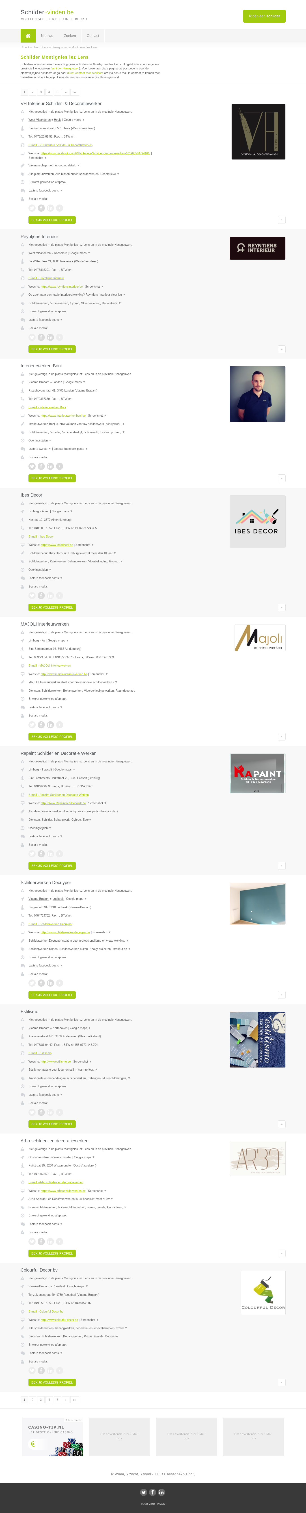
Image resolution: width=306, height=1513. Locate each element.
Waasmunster (62, 1157)
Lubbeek (58, 898)
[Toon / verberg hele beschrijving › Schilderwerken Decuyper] (97, 940)
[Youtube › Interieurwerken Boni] (59, 466)
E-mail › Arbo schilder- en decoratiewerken (55, 1182)
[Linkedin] (161, 1492)
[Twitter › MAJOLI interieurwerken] (32, 724)
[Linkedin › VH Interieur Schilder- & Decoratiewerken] (50, 208)
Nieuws (47, 36)
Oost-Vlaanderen (39, 1157)
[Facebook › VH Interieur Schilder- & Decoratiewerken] (41, 208)
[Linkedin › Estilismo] (50, 1112)
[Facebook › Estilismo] (41, 1112)
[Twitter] (143, 1492)
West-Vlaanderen (39, 119)
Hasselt (47, 769)
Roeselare (60, 253)
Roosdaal (59, 1286)
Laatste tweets (39, 448)
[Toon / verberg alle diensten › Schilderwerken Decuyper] (97, 949)
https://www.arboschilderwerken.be (63, 1190)
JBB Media (149, 1503)
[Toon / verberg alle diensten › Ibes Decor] (97, 561)
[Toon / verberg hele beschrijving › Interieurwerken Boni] (97, 424)
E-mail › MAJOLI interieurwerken (49, 665)
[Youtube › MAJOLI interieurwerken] (59, 724)
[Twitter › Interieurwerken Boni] (32, 466)
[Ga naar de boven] (282, 220)
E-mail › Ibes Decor (41, 536)
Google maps (74, 119)
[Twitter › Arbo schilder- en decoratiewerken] (32, 1241)
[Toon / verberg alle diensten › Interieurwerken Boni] (97, 432)
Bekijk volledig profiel (52, 220)
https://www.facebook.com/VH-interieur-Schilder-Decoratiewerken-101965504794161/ (95, 153)
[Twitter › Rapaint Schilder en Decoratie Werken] (32, 853)
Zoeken (70, 36)
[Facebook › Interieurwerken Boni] (41, 466)
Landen (57, 382)
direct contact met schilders (85, 73)
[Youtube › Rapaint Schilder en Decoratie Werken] (59, 853)
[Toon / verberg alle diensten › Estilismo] (97, 1078)
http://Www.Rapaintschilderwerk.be (63, 803)
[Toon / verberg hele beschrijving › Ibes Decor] (97, 553)
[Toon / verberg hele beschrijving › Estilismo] (97, 1069)
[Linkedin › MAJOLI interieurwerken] (50, 724)
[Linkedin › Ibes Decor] (50, 595)
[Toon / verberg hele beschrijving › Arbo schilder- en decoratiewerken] (97, 1199)
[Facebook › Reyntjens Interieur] (41, 337)
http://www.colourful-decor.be (59, 1319)
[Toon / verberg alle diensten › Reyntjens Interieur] (97, 303)
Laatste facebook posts (45, 190)
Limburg (33, 511)
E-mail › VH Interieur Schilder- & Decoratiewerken (60, 145)
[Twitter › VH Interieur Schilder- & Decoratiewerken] (32, 208)
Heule (57, 119)
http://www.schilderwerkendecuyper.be (65, 932)
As (43, 640)
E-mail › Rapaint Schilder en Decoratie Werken (58, 794)
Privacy (161, 1503)
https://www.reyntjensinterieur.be (62, 286)
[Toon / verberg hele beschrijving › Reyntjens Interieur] (97, 295)
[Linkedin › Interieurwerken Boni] (50, 466)
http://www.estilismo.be (56, 1061)
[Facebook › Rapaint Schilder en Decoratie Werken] (41, 853)
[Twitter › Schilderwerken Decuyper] (32, 983)
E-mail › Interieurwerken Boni (47, 407)
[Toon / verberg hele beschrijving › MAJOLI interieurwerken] (97, 682)
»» (74, 92)
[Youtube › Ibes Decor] (59, 595)
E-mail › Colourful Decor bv (45, 1311)
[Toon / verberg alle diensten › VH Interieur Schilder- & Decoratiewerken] (97, 174)
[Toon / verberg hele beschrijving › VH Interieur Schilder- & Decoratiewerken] (97, 165)
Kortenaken (60, 1028)
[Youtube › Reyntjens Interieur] (59, 337)
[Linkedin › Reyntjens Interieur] (50, 337)
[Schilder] (28, 36)
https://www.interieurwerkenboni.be (63, 415)
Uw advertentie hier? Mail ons (119, 1436)
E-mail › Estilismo (40, 1053)
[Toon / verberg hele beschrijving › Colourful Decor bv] (97, 1328)
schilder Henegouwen (65, 68)
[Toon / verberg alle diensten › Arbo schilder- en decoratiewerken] (97, 1207)
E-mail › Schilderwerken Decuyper (50, 924)
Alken (45, 511)
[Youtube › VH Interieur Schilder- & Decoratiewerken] (59, 208)
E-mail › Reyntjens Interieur (46, 278)
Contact (93, 36)
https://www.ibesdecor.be (57, 545)
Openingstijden (40, 440)
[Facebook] (152, 1492)
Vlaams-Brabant (38, 382)
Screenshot (37, 157)
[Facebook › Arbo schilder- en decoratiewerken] (41, 1241)
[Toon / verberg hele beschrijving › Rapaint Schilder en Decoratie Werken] (97, 811)
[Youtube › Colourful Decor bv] (59, 1370)
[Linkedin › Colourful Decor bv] (50, 1370)
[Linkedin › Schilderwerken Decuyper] (50, 983)
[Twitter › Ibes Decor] (32, 595)
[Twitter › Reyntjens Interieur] (32, 337)
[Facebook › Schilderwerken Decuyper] (41, 983)
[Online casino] (55, 1438)
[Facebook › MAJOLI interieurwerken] (41, 724)
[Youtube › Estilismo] (59, 1112)
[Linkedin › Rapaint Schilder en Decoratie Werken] (50, 853)
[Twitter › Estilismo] (32, 1112)
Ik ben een (264, 16)
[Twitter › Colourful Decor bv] (32, 1370)
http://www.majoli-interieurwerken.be (64, 674)
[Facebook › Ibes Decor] (41, 595)
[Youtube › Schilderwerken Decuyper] (59, 983)
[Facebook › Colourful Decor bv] (41, 1370)
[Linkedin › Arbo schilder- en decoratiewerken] (50, 1241)
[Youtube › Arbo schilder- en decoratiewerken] (59, 1241)
